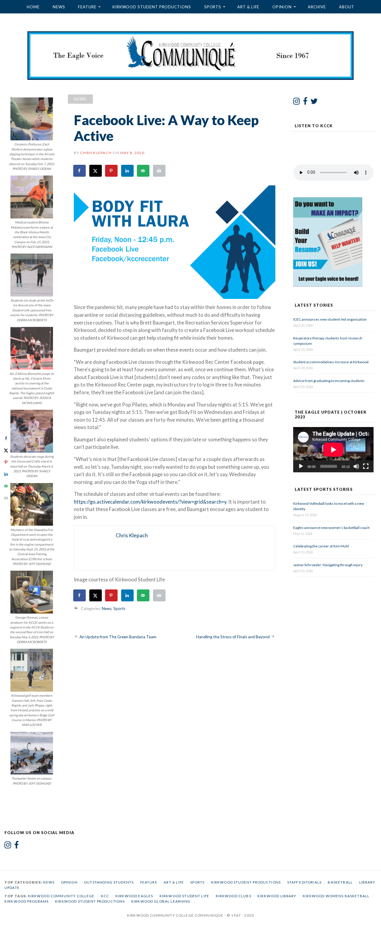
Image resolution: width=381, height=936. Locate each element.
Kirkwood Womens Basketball (336, 896)
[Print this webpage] (159, 171)
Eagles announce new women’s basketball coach (331, 527)
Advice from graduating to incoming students (329, 380)
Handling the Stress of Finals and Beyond (233, 636)
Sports (212, 6)
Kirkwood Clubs (233, 896)
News (59, 6)
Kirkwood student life (184, 896)
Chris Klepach (96, 152)
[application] (333, 449)
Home (33, 6)
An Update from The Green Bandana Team (117, 636)
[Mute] (356, 466)
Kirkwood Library (276, 896)
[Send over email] (143, 171)
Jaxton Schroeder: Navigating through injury (328, 565)
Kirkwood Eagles (134, 896)
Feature (87, 6)
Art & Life (248, 6)
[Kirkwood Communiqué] (190, 55)
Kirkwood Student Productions (152, 6)
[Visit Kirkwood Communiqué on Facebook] (305, 102)
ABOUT (346, 6)
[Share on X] (96, 171)
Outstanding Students (109, 882)
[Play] (301, 466)
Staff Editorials (304, 882)
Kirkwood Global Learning (161, 901)
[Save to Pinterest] (112, 171)
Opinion (281, 6)
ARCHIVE (317, 6)
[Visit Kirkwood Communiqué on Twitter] (314, 102)
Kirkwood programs (26, 901)
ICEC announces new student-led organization (330, 319)
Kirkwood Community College (61, 896)
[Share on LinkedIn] (128, 171)
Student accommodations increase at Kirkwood (331, 362)
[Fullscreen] (366, 466)
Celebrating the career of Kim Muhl (321, 546)
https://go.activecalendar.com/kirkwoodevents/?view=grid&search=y (150, 502)
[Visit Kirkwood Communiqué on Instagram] (296, 102)
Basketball (340, 882)
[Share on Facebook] (80, 171)
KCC (105, 896)
